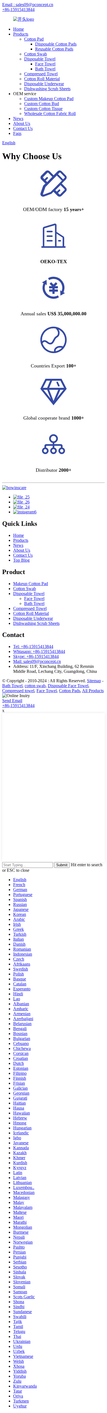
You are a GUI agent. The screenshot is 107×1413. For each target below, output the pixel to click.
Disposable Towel (39, 59)
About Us (21, 123)
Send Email (12, 700)
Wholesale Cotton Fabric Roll (50, 113)
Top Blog (21, 560)
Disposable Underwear (44, 83)
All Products (93, 690)
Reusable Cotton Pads (54, 49)
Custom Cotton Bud (41, 103)
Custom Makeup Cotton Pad (49, 98)
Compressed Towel (41, 73)
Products (20, 34)
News (18, 118)
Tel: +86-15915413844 (33, 646)
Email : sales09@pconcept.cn (27, 4)
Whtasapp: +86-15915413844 (39, 651)
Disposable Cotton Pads (56, 44)
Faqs (17, 133)
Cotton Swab (35, 54)
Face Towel (45, 64)
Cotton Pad (34, 39)
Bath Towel (45, 68)
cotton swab (35, 685)
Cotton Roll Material (42, 78)
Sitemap (94, 680)
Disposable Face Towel (68, 685)
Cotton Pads (69, 690)
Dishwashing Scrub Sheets (47, 88)
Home (18, 29)
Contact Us (23, 128)
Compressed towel (18, 690)
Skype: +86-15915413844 (36, 656)
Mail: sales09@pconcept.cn (37, 661)
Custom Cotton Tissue (43, 108)
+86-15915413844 (18, 9)
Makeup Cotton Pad (30, 583)
